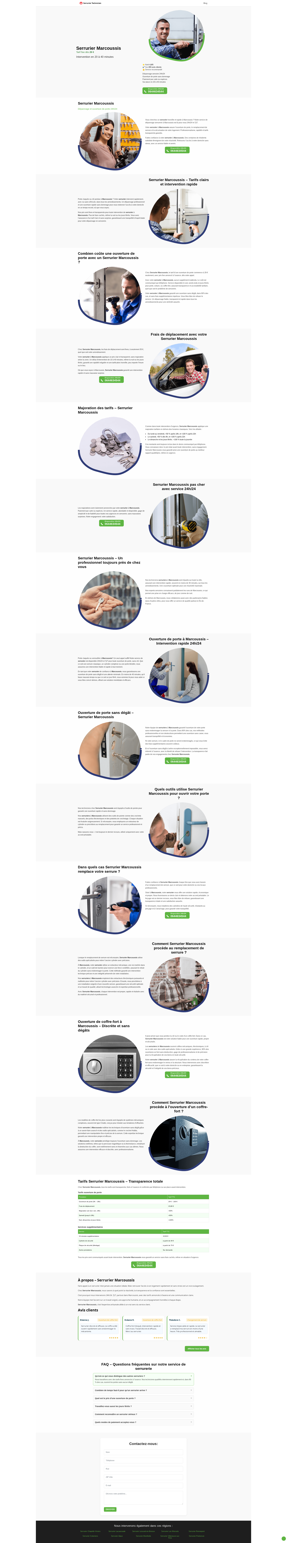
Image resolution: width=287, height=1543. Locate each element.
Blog (205, 3)
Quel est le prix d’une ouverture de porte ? (115, 1398)
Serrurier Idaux (117, 1536)
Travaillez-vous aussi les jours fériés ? (113, 1406)
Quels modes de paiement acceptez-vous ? (115, 1422)
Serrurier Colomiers (90, 1536)
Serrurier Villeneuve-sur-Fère (170, 1537)
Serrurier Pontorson (196, 1536)
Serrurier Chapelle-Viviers (90, 1531)
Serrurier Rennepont (197, 1531)
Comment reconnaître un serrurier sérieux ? (116, 1414)
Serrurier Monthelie (143, 1536)
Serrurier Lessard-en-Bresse (143, 1531)
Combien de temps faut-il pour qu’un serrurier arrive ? (121, 1390)
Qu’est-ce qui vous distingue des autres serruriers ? (120, 1376)
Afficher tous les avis (197, 1348)
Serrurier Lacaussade (117, 1531)
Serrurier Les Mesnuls (170, 1531)
